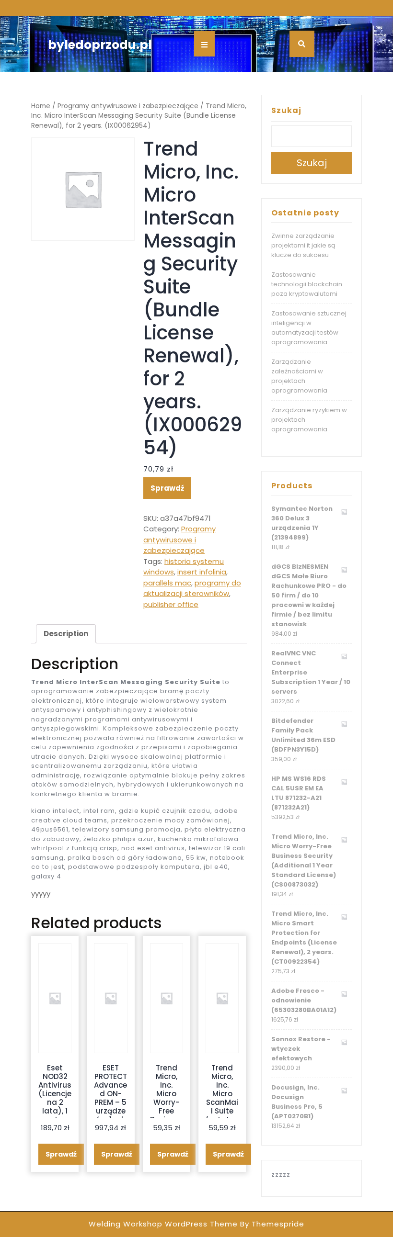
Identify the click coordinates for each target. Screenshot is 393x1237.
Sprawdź (167, 488)
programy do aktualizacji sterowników (192, 588)
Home (40, 106)
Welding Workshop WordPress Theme (163, 1224)
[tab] (66, 633)
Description (66, 634)
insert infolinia (201, 572)
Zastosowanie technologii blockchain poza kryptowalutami (306, 284)
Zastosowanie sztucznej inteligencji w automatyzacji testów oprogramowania (309, 328)
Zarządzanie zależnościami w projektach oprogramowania (299, 376)
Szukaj (286, 110)
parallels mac (167, 583)
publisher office (170, 604)
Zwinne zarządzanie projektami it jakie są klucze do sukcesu (303, 245)
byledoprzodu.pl (100, 44)
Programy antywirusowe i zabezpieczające (128, 106)
